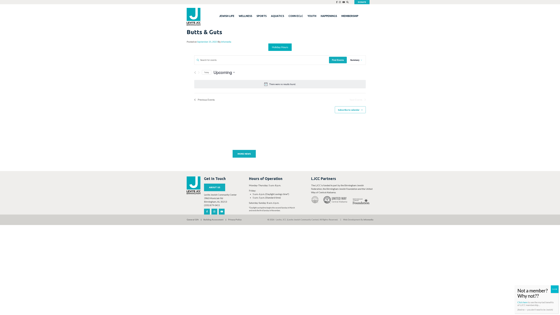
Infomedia (368, 219)
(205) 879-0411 (212, 205)
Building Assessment (213, 219)
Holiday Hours (280, 47)
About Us (214, 187)
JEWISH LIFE (226, 15)
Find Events (338, 59)
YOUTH (311, 15)
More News (244, 154)
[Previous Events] (195, 72)
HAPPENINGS (329, 15)
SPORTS (262, 15)
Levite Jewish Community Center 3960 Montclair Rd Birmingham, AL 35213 (220, 198)
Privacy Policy (235, 219)
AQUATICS (277, 15)
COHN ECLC (295, 15)
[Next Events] (199, 72)
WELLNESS (245, 15)
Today (206, 72)
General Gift (193, 219)
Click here (522, 302)
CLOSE (554, 289)
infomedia (226, 41)
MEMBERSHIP (349, 15)
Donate (362, 2)
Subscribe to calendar (348, 110)
